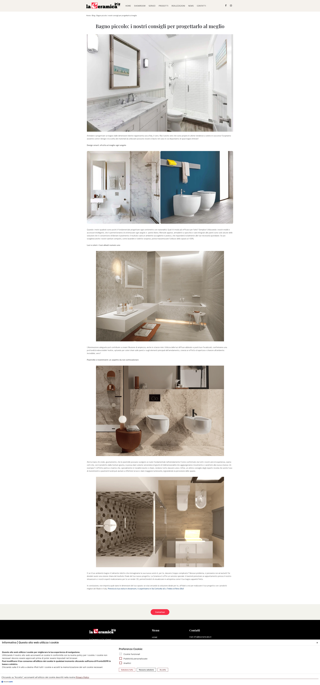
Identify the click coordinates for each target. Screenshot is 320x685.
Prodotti (163, 5)
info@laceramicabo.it (203, 636)
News (191, 5)
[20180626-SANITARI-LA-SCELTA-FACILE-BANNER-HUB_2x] (196, 187)
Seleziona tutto (127, 670)
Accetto (163, 670)
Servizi (152, 5)
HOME (128, 5)
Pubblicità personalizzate (135, 658)
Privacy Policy (82, 677)
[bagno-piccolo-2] (123, 187)
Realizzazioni (178, 5)
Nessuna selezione (146, 670)
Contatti (201, 5)
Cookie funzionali (132, 654)
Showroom (139, 5)
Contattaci (160, 612)
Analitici (127, 663)
